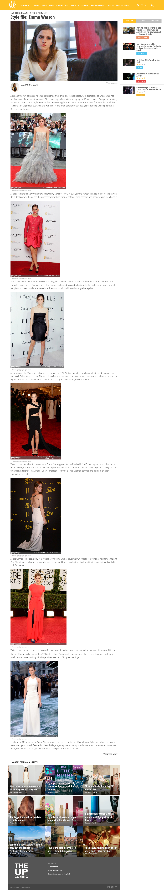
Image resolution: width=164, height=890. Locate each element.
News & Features (38, 13)
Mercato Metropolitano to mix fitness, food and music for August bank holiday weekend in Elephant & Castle (148, 31)
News (73, 5)
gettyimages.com (25, 190)
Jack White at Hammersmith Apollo (147, 75)
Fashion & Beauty (98, 5)
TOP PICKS (155, 21)
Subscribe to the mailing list (59, 874)
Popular (129, 21)
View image (15, 190)
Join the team (53, 867)
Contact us (52, 863)
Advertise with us (55, 870)
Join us (111, 5)
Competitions (122, 5)
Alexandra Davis (30, 85)
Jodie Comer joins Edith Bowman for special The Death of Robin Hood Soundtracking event (148, 47)
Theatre (59, 5)
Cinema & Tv (26, 5)
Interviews (83, 5)
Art (67, 5)
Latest (142, 21)
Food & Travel (47, 5)
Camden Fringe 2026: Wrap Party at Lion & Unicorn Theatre (148, 88)
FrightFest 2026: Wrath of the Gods (148, 61)
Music (36, 5)
